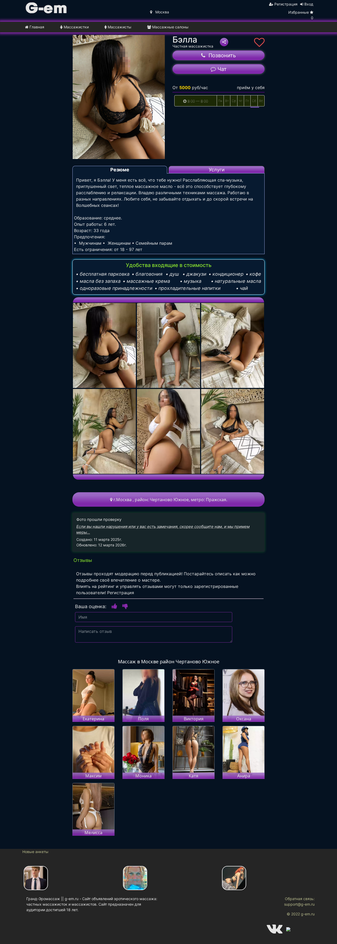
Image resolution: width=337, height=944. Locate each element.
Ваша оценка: (90, 606)
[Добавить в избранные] (259, 42)
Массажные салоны (170, 27)
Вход (308, 4)
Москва (160, 12)
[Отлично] (114, 606)
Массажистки (76, 27)
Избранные (300, 15)
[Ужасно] (125, 606)
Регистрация (285, 4)
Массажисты (119, 27)
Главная (36, 27)
